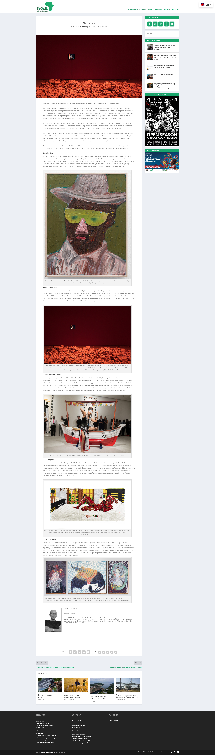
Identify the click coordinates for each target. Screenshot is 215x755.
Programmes (133, 9)
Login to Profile (113, 720)
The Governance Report (43, 723)
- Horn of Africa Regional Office (81, 736)
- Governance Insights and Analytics (46, 738)
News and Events (77, 723)
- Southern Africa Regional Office (82, 741)
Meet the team (76, 727)
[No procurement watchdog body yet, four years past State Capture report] (150, 57)
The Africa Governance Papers (44, 726)
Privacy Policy (142, 752)
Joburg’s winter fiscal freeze (163, 75)
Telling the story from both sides (48, 696)
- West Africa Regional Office (80, 743)
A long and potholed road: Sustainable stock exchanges (127, 696)
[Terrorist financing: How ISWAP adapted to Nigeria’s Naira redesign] (150, 47)
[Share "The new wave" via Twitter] (75, 652)
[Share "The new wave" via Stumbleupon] (84, 652)
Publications (146, 9)
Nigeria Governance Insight (44, 730)
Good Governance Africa (47, 752)
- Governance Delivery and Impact (46, 736)
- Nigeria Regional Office (79, 739)
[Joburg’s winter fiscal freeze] (150, 76)
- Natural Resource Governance (45, 742)
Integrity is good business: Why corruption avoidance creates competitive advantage (164, 86)
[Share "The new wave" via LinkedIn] (79, 652)
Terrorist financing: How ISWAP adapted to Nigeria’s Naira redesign (164, 47)
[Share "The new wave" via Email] (88, 652)
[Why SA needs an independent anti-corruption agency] (150, 67)
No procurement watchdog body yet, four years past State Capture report (165, 57)
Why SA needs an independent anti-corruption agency (164, 66)
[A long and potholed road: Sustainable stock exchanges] (128, 685)
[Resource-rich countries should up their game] (76, 685)
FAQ (149, 752)
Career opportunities (78, 725)
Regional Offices (162, 9)
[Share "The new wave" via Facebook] (70, 652)
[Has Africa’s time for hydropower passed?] (102, 686)
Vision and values (77, 721)
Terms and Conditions (158, 752)
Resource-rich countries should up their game (73, 696)
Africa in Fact (40, 721)
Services (175, 9)
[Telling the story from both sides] (50, 685)
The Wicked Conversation (43, 728)
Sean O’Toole (82, 27)
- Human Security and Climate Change (47, 740)
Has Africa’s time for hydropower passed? (98, 697)
